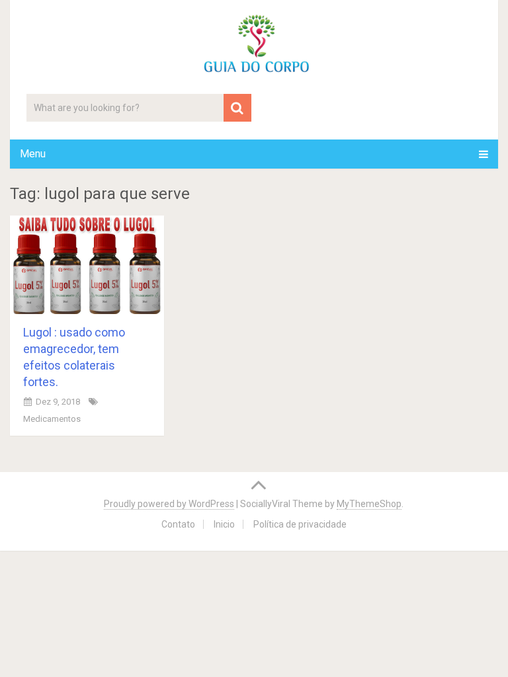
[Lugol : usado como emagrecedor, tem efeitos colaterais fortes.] (87, 264)
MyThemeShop (369, 503)
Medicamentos (52, 419)
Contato (178, 524)
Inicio (224, 524)
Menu (33, 153)
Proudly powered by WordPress (169, 503)
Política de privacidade (300, 524)
